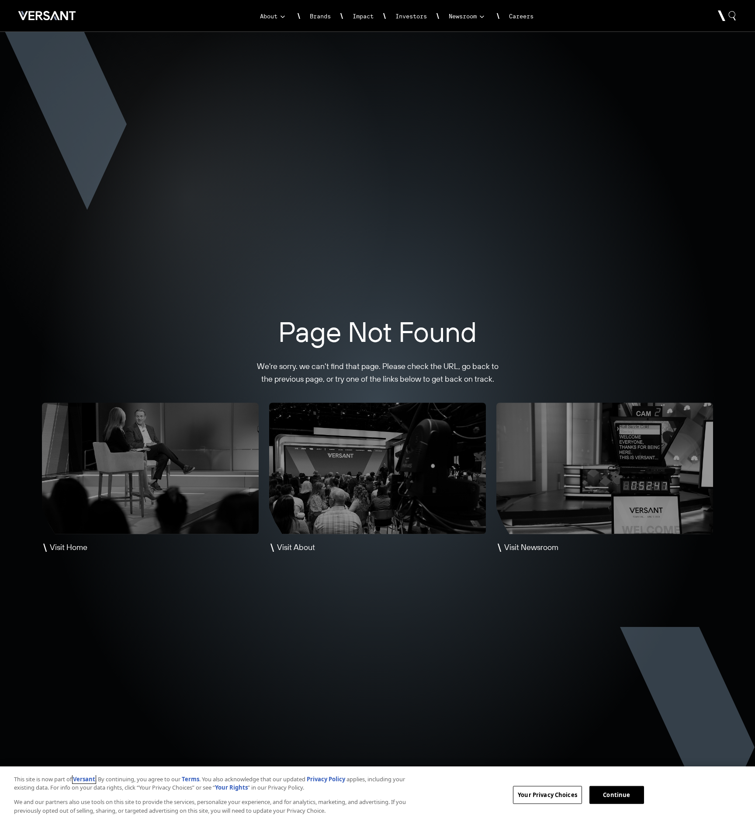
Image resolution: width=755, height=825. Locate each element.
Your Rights (231, 787)
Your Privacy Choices (547, 795)
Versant (84, 779)
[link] (268, 21)
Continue (616, 795)
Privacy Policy (326, 779)
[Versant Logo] (46, 16)
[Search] (727, 15)
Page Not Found (377, 331)
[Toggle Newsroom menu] (483, 16)
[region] (377, 795)
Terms (190, 779)
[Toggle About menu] (283, 16)
